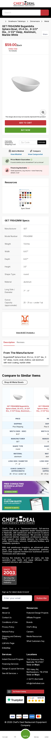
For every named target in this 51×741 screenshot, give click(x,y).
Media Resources (34, 636)
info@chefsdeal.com (35, 683)
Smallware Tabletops (17, 21)
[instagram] (36, 707)
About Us (6, 613)
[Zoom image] (43, 112)
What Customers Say (35, 641)
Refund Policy (8, 632)
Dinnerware (35, 21)
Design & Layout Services (13, 669)
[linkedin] (30, 707)
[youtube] (20, 707)
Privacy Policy (8, 627)
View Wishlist (16, 154)
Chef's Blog (32, 627)
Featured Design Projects (37, 613)
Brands (30, 622)
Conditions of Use (10, 622)
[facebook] (15, 707)
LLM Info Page (8, 643)
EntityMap (6, 648)
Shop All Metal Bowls (14, 382)
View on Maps (33, 665)
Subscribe (41, 598)
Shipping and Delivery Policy (11, 637)
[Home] (3, 21)
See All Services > (10, 673)
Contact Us (7, 617)
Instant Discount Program (12, 659)
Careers (30, 632)
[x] (25, 707)
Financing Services (10, 664)
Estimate (41, 142)
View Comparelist (35, 154)
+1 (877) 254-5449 (35, 679)
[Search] (45, 13)
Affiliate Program (34, 617)
